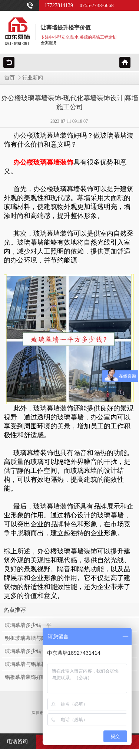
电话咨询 (17, 741)
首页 (9, 78)
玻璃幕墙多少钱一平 (28, 625)
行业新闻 (32, 78)
